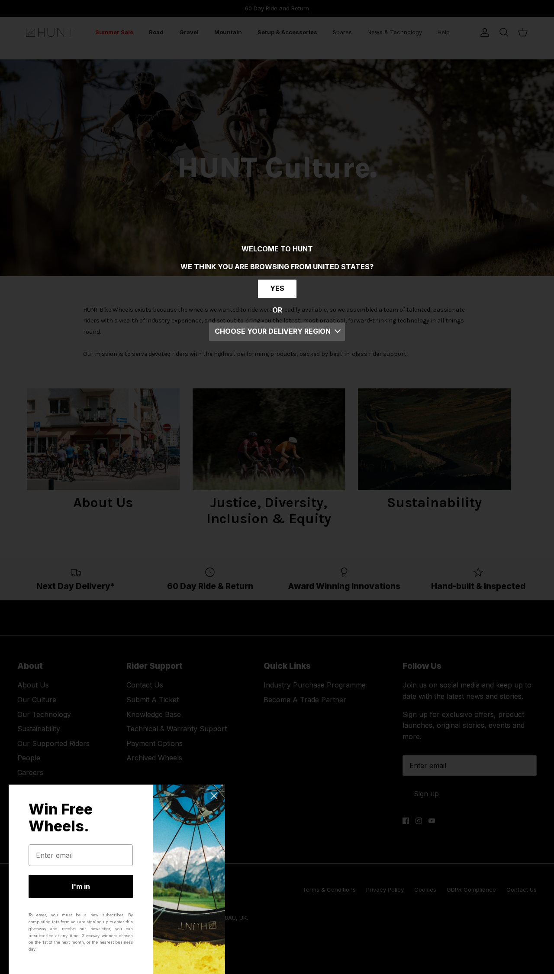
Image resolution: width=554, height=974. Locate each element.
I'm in (81, 886)
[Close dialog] (214, 795)
